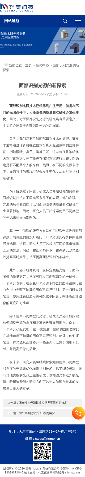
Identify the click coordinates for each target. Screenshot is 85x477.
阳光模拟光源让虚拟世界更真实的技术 (43, 402)
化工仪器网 (45, 472)
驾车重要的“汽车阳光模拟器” (37, 413)
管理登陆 (58, 472)
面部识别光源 (19, 106)
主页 (28, 65)
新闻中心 (42, 65)
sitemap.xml (73, 472)
